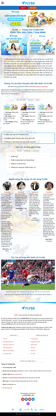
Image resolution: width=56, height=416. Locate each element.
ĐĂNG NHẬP (33, 7)
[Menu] (2, 3)
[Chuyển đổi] (2, 134)
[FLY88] (28, 3)
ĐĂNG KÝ (23, 7)
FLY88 (16, 315)
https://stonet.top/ (42, 86)
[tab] (21, 99)
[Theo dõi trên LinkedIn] (26, 399)
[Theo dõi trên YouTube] (29, 399)
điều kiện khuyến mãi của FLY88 (12, 91)
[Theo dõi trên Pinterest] (22, 399)
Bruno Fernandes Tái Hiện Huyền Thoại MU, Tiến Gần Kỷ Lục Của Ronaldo (28, 291)
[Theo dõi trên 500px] (33, 399)
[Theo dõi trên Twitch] (28, 403)
